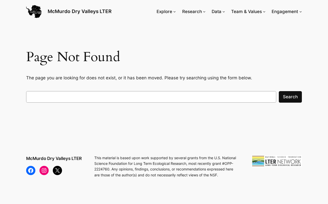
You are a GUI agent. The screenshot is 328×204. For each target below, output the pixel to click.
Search (290, 96)
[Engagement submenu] (300, 11)
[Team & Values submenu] (264, 11)
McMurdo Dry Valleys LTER (79, 11)
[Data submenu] (223, 11)
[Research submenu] (204, 11)
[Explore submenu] (174, 11)
